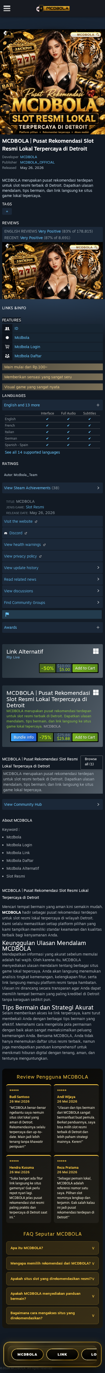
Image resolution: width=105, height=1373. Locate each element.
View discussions (18, 591)
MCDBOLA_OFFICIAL (37, 162)
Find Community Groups (24, 602)
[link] (56, 668)
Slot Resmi (35, 507)
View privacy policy (21, 556)
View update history (21, 567)
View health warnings (23, 544)
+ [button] (7, 211)
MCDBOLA (28, 157)
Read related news (20, 579)
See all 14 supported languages (32, 452)
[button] (52, 234)
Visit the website (19, 521)
